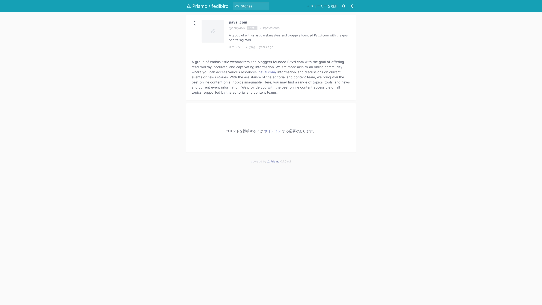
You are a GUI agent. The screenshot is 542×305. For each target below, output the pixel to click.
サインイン (272, 131)
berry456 (238, 28)
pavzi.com (238, 22)
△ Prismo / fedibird (207, 6)
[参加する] (352, 6)
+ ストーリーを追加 (322, 6)
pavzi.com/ (267, 72)
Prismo (273, 161)
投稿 (261, 47)
